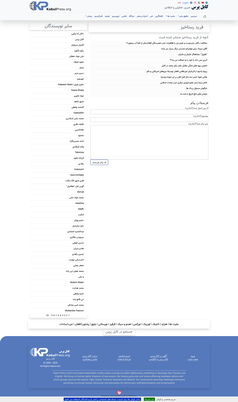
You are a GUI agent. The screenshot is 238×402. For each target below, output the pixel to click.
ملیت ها (173, 324)
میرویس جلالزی (77, 237)
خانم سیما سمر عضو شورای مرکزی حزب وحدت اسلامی (183, 83)
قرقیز (112, 324)
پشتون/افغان (82, 324)
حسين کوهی (78, 243)
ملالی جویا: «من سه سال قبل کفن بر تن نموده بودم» (184, 77)
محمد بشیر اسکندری (75, 118)
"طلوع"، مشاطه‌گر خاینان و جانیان (192, 54)
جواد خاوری (79, 96)
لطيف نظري (78, 124)
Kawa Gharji (77, 90)
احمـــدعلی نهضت (76, 260)
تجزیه (107, 16)
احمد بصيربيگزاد (77, 141)
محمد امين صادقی (75, 305)
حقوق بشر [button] (183, 16)
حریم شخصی (124, 355)
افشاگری (159, 16)
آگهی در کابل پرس (158, 355)
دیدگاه (131, 16)
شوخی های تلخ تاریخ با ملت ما (193, 94)
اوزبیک (146, 324)
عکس (124, 16)
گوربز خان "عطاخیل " (75, 186)
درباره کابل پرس (90, 355)
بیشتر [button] (89, 16)
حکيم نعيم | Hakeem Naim (71, 84)
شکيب (81, 214)
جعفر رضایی (78, 265)
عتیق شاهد (79, 101)
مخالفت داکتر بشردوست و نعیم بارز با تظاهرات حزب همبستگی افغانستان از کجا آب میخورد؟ (166, 43)
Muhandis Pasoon (74, 311)
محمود (81, 135)
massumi (79, 169)
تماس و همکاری (90, 359)
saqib (81, 209)
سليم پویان (79, 220)
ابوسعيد (80, 79)
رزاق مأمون (79, 51)
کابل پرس (79, 39)
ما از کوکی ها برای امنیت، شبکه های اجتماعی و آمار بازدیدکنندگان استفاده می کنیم (102, 399)
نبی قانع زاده (78, 299)
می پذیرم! (149, 399)
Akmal (80, 192)
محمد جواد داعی (76, 197)
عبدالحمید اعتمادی (75, 231)
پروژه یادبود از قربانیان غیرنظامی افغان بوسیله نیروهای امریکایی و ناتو (177, 71)
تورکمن (137, 324)
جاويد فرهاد (79, 62)
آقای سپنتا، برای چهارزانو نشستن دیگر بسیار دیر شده (184, 49)
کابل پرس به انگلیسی (158, 359)
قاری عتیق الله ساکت (74, 181)
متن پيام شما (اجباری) (198, 123)
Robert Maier (77, 282)
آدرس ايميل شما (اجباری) (196, 107)
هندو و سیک (124, 324)
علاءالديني (79, 130)
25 (47, 315)
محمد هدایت (78, 288)
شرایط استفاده (124, 359)
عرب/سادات (66, 324)
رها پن (81, 164)
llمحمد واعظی (77, 107)
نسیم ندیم (79, 73)
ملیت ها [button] (171, 16)
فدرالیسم (98, 16)
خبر (151, 16)
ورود (193, 355)
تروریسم (115, 16)
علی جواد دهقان (76, 56)
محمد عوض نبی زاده (75, 271)
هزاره (164, 324)
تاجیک (155, 324)
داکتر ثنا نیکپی (77, 34)
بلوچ (93, 324)
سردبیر (194, 16)
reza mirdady (77, 175)
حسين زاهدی (78, 254)
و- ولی (81, 277)
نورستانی (103, 324)
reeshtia (79, 203)
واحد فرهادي (78, 147)
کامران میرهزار (77, 45)
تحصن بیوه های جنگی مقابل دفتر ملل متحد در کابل (184, 66)
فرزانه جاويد (79, 158)
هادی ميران (79, 248)
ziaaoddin (79, 113)
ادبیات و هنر (142, 16)
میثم (82, 67)
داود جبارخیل (78, 226)
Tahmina (79, 152)
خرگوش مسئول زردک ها (196, 88)
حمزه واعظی (78, 294)
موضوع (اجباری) (200, 115)
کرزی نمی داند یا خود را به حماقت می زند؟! (188, 60)
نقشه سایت (192, 359)
